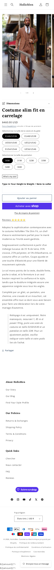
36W (19, 167)
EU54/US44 (11, 149)
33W (43, 160)
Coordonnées (39, 552)
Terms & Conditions (16, 434)
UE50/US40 (11, 142)
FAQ (8, 471)
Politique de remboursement (31, 543)
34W (7, 167)
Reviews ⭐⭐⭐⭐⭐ (14, 219)
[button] (6, 4)
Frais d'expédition (9, 126)
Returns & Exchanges (17, 420)
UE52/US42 (30, 142)
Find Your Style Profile (17, 402)
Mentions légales (28, 556)
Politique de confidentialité (17, 547)
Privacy (9, 440)
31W (19, 160)
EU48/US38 (30, 136)
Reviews (10, 478)
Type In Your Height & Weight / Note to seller (26, 184)
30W (7, 160)
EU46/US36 (11, 136)
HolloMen (14, 539)
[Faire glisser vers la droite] (33, 93)
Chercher (10, 458)
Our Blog (10, 396)
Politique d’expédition (21, 552)
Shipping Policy (14, 427)
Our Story (11, 389)
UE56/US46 (30, 149)
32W (31, 160)
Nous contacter (14, 465)
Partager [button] (9, 350)
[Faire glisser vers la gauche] (21, 93)
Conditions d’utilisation (41, 547)
